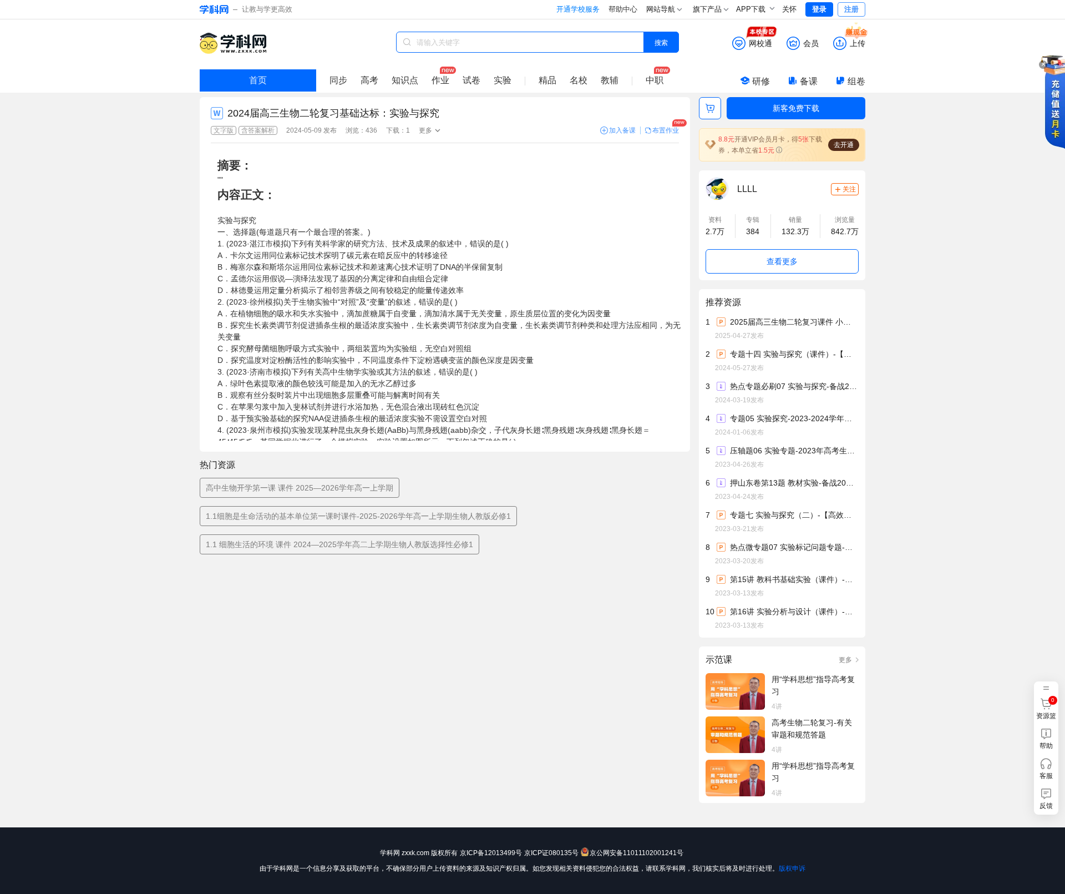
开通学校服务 (578, 9)
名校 (578, 80)
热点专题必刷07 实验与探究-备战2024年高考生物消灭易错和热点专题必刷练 (794, 386)
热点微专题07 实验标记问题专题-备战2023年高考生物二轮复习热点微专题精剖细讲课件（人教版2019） (794, 547)
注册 (851, 9)
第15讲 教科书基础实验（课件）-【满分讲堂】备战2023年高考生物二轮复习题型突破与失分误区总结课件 (794, 579)
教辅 (609, 80)
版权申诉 (792, 868)
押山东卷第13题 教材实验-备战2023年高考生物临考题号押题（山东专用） (794, 482)
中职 (654, 80)
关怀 (789, 9)
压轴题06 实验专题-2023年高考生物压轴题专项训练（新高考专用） (794, 450)
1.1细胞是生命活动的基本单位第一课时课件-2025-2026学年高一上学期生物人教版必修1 (358, 516)
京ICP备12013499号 (491, 853)
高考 (369, 80)
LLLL (747, 189)
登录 (819, 9)
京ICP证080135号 (551, 853)
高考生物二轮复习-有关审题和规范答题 (812, 728)
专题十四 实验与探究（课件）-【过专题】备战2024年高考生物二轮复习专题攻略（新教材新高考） (794, 354)
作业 (440, 80)
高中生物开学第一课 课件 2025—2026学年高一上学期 (299, 487)
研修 (761, 81)
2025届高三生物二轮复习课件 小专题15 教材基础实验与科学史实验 (794, 321)
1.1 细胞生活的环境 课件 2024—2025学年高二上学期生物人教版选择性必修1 (339, 544)
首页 (258, 80)
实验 (502, 80)
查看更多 (782, 261)
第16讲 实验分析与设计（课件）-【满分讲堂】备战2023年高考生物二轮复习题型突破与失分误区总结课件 (794, 611)
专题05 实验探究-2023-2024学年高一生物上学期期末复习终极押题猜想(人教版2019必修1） (794, 418)
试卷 (471, 80)
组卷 (856, 81)
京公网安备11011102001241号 (636, 853)
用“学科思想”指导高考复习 (813, 685)
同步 (338, 80)
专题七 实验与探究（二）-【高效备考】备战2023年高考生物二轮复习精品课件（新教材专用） (794, 515)
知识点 (405, 80)
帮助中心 (622, 9)
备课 (809, 81)
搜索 (661, 42)
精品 (547, 80)
